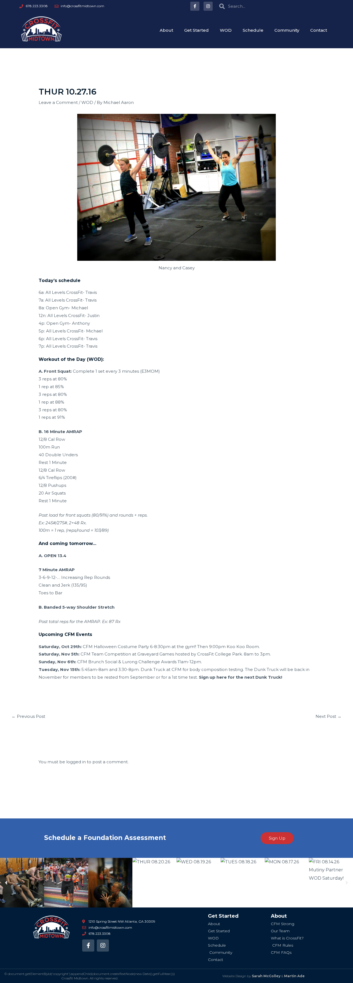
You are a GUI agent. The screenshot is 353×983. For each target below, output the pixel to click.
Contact (318, 30)
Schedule (253, 30)
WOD (226, 30)
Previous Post (28, 716)
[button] (6, 882)
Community (286, 30)
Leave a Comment (58, 102)
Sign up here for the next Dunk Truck (240, 677)
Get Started (196, 30)
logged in (76, 761)
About (166, 30)
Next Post (328, 716)
